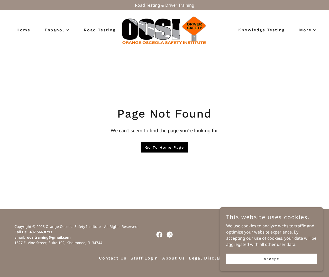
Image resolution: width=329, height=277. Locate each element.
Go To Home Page (164, 147)
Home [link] (23, 30)
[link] (164, 29)
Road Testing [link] (100, 30)
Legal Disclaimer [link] (209, 258)
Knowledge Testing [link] (261, 30)
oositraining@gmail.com (49, 237)
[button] (55, 30)
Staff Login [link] (144, 258)
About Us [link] (173, 258)
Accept (271, 258)
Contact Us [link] (112, 258)
